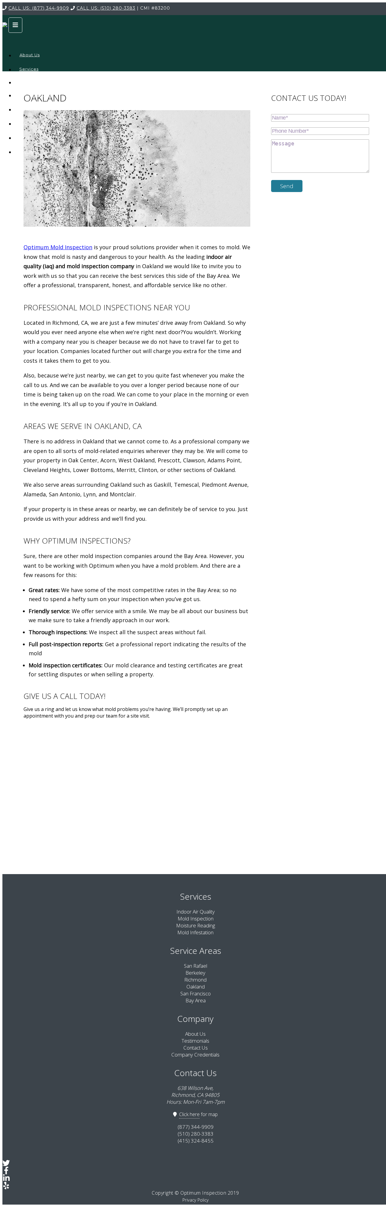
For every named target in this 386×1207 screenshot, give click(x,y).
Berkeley (195, 972)
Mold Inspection (196, 918)
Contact (28, 151)
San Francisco (195, 993)
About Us (30, 54)
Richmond (195, 979)
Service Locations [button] (29, 79)
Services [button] (29, 69)
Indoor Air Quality (195, 911)
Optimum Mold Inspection (58, 247)
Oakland (195, 986)
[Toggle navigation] (15, 25)
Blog (24, 137)
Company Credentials (38, 92)
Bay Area (195, 1000)
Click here (189, 1114)
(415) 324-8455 (196, 1140)
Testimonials (34, 109)
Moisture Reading (195, 925)
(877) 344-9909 (38, 8)
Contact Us (195, 1047)
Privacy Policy (195, 1200)
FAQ (23, 123)
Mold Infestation (195, 932)
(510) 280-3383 (106, 8)
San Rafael (195, 965)
